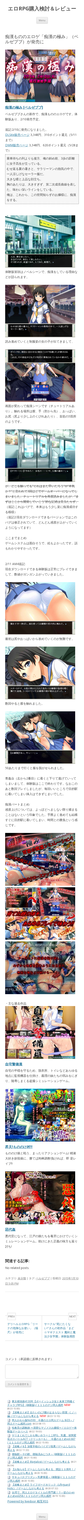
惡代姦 (10, 1229)
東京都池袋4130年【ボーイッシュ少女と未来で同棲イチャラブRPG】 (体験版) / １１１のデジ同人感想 (41, 1403)
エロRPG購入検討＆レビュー (42, 8)
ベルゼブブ (43, 1278)
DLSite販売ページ (17, 135)
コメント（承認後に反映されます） (29, 1359)
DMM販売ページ (16, 145)
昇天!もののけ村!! (19, 1146)
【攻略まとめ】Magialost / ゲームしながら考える (41, 1462)
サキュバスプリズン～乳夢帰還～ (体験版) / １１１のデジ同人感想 (41, 1479)
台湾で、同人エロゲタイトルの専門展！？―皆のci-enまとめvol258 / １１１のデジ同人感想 (41, 1494)
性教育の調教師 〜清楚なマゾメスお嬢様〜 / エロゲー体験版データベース (42, 1429)
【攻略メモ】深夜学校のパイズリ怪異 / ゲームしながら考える (41, 1448)
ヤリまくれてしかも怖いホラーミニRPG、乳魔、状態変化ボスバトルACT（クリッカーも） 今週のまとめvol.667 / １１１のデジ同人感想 (41, 1438)
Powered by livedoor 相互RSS (27, 1501)
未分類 (22, 1278)
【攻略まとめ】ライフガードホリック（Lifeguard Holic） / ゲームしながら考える (38, 1486)
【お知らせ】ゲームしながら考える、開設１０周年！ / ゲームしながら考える (41, 1471)
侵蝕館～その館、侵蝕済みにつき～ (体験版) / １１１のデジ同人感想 (41, 1456)
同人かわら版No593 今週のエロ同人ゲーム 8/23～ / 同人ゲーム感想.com (40, 1422)
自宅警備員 (13, 1064)
